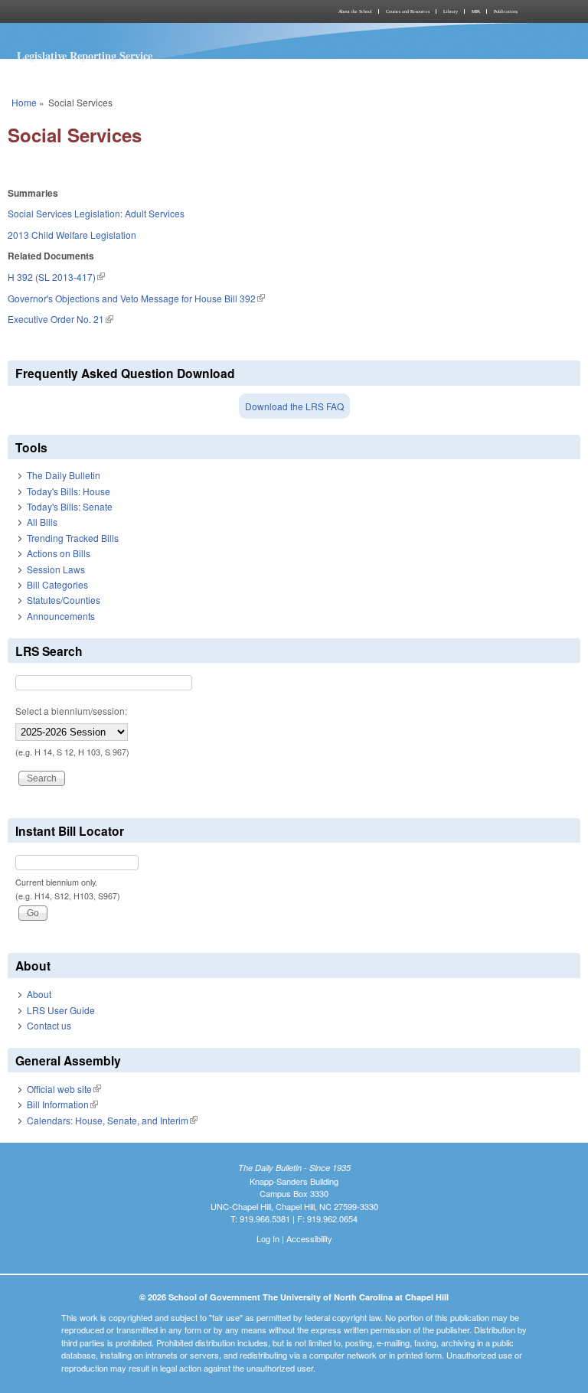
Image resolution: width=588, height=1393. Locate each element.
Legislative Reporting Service (84, 55)
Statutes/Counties (63, 599)
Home (24, 102)
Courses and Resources (408, 11)
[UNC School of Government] (148, 11)
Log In (267, 1238)
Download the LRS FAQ (294, 406)
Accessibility (309, 1238)
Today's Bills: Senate (70, 506)
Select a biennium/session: (71, 710)
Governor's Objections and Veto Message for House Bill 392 (136, 298)
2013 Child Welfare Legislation (72, 234)
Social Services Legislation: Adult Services (96, 213)
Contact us (49, 1025)
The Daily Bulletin (63, 474)
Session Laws (56, 569)
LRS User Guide (61, 1009)
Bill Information (62, 1104)
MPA (476, 11)
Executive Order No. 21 (60, 318)
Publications (506, 11)
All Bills (42, 521)
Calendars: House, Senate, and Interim (112, 1120)
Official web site (64, 1088)
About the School (355, 11)
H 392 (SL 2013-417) (56, 276)
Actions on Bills (58, 552)
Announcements (61, 615)
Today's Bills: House (68, 490)
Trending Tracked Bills (73, 537)
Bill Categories (57, 584)
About (39, 993)
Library (450, 11)
